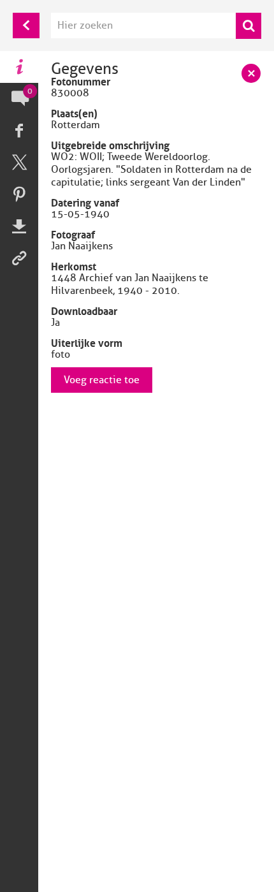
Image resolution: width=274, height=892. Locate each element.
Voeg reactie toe (102, 380)
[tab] (19, 67)
